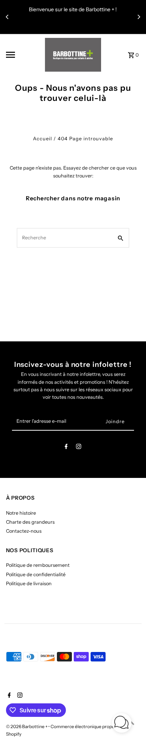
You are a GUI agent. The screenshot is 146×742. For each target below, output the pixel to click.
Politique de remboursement (38, 565)
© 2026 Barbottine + (27, 726)
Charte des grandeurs (30, 522)
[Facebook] (66, 448)
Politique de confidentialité (36, 574)
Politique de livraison (29, 583)
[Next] (138, 17)
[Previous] (7, 17)
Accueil (42, 138)
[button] (121, 723)
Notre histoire (21, 513)
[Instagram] (78, 448)
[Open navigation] (23, 54)
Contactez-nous (24, 531)
